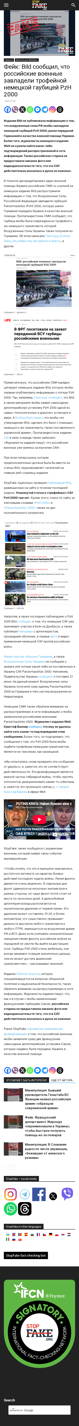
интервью (26, 631)
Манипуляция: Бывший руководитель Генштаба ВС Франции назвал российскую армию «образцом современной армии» (48, 1099)
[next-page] (12, 1167)
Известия (24, 241)
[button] (6, 5)
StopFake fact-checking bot (26, 1255)
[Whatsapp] (30, 109)
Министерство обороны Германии (28, 656)
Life (14, 241)
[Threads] (60, 109)
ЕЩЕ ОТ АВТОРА (61, 1080)
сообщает (24, 621)
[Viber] (15, 109)
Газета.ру (51, 236)
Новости (9, 60)
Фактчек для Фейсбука (27, 60)
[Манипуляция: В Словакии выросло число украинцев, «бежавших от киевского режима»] (13, 1149)
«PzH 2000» (42, 503)
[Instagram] (52, 109)
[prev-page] (6, 1167)
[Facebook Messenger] (37, 109)
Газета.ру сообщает (48, 397)
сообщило (46, 676)
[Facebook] (7, 109)
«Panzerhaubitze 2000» (20, 508)
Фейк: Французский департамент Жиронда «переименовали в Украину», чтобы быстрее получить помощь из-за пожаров (47, 1126)
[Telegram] (45, 109)
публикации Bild (59, 483)
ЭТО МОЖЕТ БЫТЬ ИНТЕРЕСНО (26, 1080)
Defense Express (28, 974)
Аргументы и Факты (47, 241)
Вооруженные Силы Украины (24, 661)
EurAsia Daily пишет (29, 417)
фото (54, 636)
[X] (22, 109)
